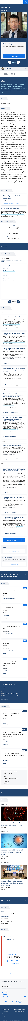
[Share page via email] (12, 74)
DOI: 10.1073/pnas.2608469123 (18, 341)
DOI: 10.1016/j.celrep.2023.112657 (9, 505)
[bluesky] (6, 1002)
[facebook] (9, 1002)
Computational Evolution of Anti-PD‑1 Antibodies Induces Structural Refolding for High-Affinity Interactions (14, 370)
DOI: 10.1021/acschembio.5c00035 (9, 405)
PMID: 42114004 (19, 340)
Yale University (5, 1013)
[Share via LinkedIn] (7, 74)
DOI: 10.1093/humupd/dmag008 (9, 355)
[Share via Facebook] (5, 74)
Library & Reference (17, 1013)
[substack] (18, 1002)
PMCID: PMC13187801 (7, 341)
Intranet (3, 1007)
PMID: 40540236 (21, 403)
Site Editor (16, 1007)
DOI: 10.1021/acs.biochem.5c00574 (14, 378)
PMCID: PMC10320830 (18, 504)
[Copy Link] (26, 81)
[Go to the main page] (7, 2)
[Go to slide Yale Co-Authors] (13, 301)
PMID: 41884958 (21, 354)
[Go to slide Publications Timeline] (9, 301)
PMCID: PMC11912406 (11, 428)
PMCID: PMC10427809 (7, 527)
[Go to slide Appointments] (9, 62)
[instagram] (12, 1002)
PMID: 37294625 (19, 525)
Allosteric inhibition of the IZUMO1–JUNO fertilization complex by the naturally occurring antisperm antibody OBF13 (13, 419)
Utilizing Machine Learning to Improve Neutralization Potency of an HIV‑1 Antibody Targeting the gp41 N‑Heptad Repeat (13, 395)
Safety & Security (5, 1011)
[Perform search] (22, 2)
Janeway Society (11, 212)
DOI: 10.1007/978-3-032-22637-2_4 (13, 323)
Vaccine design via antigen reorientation (12, 445)
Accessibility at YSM (6, 1009)
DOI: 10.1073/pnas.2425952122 (10, 429)
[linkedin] (15, 1002)
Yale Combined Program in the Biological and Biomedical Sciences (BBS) (13, 216)
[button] (8, 44)
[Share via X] (2, 74)
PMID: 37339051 (10, 504)
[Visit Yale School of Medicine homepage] (12, 982)
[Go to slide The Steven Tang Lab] (13, 62)
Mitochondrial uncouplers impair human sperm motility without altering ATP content (13, 518)
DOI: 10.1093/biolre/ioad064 (18, 527)
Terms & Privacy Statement (19, 1011)
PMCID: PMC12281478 (7, 404)
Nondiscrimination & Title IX (19, 1009)
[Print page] (14, 74)
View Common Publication (9, 270)
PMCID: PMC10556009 (11, 484)
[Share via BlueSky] (9, 74)
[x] (21, 1002)
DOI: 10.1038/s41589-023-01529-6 (15, 452)
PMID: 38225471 (13, 451)
